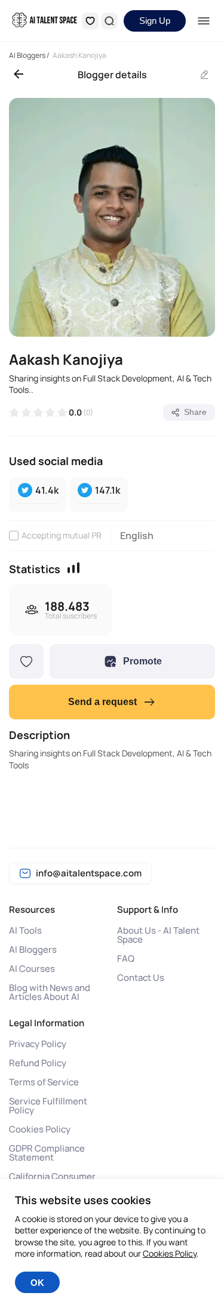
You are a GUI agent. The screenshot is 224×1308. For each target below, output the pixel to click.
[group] (112, 217)
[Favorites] (90, 21)
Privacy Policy (37, 1044)
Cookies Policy (39, 1129)
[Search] (109, 21)
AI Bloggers (33, 949)
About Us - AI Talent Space (158, 935)
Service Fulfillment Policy (48, 1105)
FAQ (125, 958)
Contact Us (140, 977)
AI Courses (32, 968)
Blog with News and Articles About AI (49, 992)
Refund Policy (37, 1063)
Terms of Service (44, 1082)
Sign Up (154, 21)
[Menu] (203, 21)
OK (37, 1283)
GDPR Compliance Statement (47, 1153)
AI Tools (25, 930)
